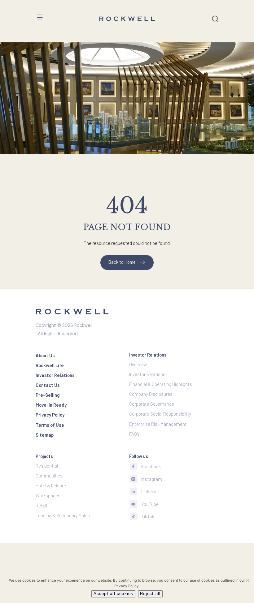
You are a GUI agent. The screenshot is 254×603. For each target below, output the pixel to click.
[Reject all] (247, 580)
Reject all (150, 594)
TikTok (147, 516)
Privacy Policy (126, 586)
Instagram (151, 479)
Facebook (151, 466)
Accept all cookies (114, 594)
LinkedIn (149, 491)
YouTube (150, 504)
